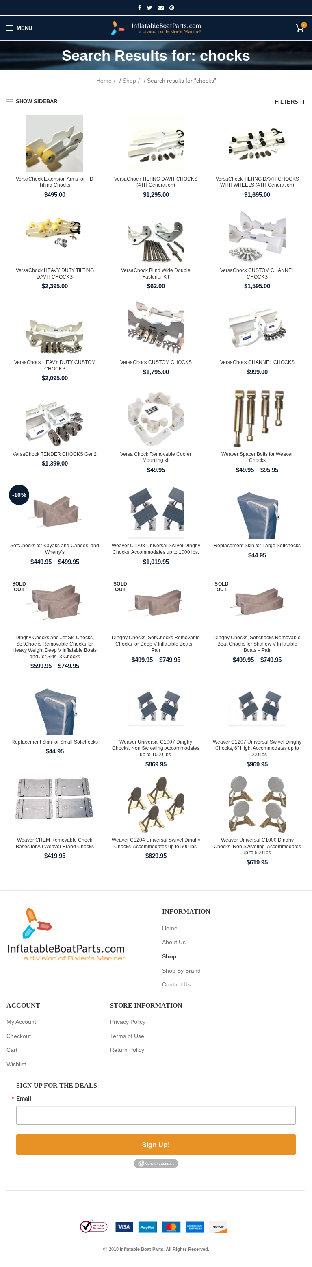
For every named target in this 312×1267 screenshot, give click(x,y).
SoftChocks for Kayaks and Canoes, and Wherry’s (54, 549)
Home (104, 80)
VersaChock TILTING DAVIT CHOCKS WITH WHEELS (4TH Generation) (257, 182)
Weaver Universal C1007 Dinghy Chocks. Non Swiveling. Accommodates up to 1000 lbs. (155, 748)
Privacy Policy (127, 1022)
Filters (287, 102)
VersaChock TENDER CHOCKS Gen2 (55, 454)
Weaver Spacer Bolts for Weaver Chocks (257, 457)
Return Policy (127, 1050)
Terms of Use (127, 1036)
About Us (174, 942)
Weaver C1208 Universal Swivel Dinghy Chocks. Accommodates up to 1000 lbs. (156, 549)
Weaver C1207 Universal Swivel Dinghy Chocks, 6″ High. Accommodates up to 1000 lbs (257, 748)
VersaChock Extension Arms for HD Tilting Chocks (54, 182)
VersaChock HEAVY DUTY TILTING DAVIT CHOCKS (55, 274)
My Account (21, 1022)
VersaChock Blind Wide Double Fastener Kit (156, 274)
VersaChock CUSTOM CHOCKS (156, 362)
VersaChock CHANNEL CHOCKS (257, 362)
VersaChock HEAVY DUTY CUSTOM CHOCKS (54, 365)
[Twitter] (149, 7)
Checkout (18, 1036)
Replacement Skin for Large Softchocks (257, 546)
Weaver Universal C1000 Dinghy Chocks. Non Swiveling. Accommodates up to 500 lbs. (257, 846)
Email (23, 1098)
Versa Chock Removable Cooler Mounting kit (155, 457)
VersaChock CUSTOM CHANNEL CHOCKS (257, 274)
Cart (11, 1050)
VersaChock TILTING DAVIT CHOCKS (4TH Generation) (155, 182)
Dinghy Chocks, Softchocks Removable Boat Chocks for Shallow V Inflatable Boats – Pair (257, 644)
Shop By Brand (181, 970)
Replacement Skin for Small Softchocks (54, 742)
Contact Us (176, 984)
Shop (129, 80)
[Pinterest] (172, 7)
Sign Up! (156, 1144)
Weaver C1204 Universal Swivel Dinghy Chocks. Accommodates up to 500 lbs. (156, 843)
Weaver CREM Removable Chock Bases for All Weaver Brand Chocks (55, 843)
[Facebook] (139, 7)
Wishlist (16, 1064)
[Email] (161, 7)
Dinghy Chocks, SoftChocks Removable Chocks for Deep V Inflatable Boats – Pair (156, 644)
